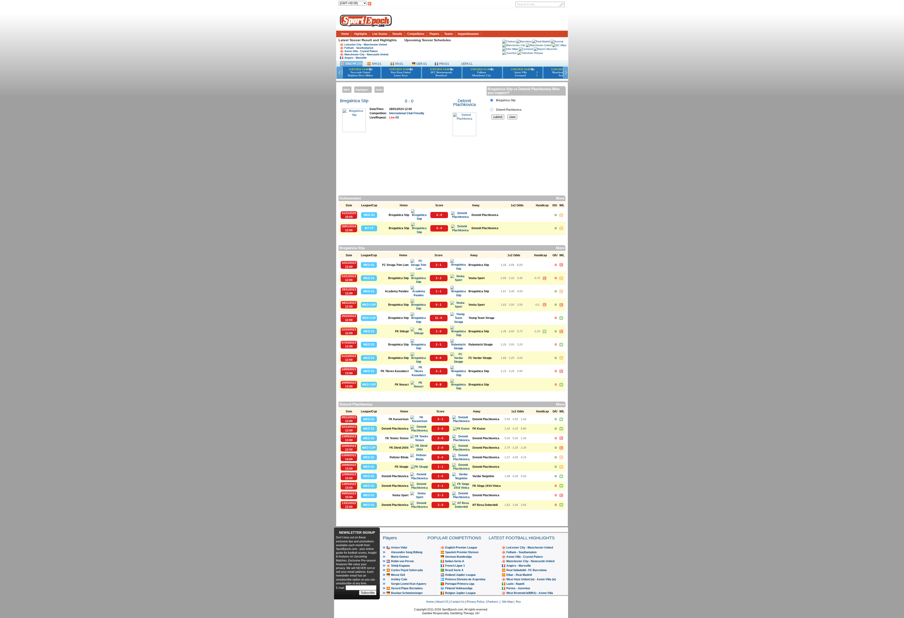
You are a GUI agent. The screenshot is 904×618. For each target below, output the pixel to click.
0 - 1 (438, 304)
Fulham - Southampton (358, 47)
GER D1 (421, 63)
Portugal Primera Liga (459, 583)
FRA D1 (444, 63)
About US (442, 601)
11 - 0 (438, 318)
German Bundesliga (458, 556)
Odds (379, 89)
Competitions (415, 34)
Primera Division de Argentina (465, 579)
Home (345, 34)
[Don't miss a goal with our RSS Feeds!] (369, 5)
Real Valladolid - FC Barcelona (526, 570)
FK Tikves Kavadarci (395, 371)
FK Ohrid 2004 (398, 447)
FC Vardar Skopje (480, 358)
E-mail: (341, 588)
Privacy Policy (475, 601)
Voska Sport (476, 278)
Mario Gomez (400, 556)
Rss (518, 601)
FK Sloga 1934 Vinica (486, 486)
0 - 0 (409, 101)
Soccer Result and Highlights (373, 40)
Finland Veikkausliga (458, 588)
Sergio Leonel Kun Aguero (408, 583)
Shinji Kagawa (400, 565)
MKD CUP (369, 304)
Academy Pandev (397, 291)
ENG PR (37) (354, 63)
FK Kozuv (478, 428)
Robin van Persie (402, 561)
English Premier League (461, 547)
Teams (448, 34)
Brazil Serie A (454, 570)
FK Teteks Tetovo (396, 438)
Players (434, 34)
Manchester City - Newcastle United (366, 54)
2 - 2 (438, 278)
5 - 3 (440, 495)
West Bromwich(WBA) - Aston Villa (529, 593)
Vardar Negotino (483, 476)
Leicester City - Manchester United (365, 44)
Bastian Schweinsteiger (407, 593)
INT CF (369, 228)
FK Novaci (402, 384)
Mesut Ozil (398, 575)
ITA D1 (399, 63)
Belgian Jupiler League (460, 593)
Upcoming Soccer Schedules (427, 40)
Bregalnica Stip (354, 100)
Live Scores (379, 34)
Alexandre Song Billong (406, 552)
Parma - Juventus (518, 588)
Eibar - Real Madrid (519, 575)
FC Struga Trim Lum (395, 265)
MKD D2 (369, 215)
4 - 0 (440, 438)
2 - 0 (440, 428)
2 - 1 (438, 265)
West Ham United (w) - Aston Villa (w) (531, 579)
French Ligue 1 (455, 565)
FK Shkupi (402, 331)
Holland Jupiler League (460, 575)
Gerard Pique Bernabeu (407, 588)
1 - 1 (438, 291)
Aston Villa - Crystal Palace (361, 51)
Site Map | (509, 601)
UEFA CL (467, 63)
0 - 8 (438, 384)
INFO (346, 89)
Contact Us (457, 601)
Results (397, 34)
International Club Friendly (406, 113)
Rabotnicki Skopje (480, 344)
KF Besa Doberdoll (485, 505)
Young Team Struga (481, 318)
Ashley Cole (399, 579)
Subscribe (368, 592)
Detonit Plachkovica (464, 102)
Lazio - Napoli (515, 583)
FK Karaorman (398, 419)
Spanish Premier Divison (461, 552)
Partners (492, 601)
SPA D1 (376, 63)
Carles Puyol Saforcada (407, 570)
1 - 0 (438, 331)
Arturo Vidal (399, 547)
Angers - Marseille (355, 57)
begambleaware (468, 34)
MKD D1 (369, 265)
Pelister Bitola (399, 457)
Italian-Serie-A (454, 561)
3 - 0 (440, 505)
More (560, 198)
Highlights (360, 34)
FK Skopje (401, 466)
